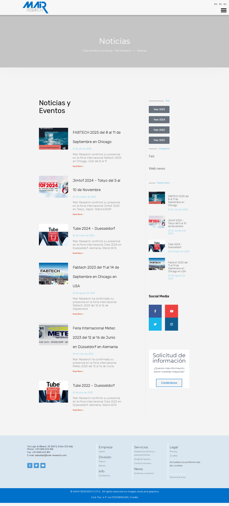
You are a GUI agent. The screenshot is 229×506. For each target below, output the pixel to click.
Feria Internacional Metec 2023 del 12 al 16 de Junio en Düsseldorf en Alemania (95, 337)
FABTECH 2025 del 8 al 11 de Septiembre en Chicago (178, 201)
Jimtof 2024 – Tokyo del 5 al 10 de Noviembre (177, 223)
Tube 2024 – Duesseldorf (94, 228)
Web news (157, 168)
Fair (152, 156)
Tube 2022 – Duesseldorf (94, 385)
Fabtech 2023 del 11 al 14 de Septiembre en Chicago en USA (96, 276)
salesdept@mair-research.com (51, 455)
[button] (223, 10)
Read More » (78, 166)
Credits (134, 497)
